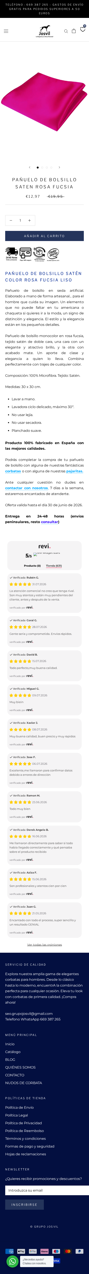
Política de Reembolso (24, 1131)
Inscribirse (24, 1204)
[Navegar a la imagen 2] (42, 168)
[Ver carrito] (74, 31)
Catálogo (13, 1052)
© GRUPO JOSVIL (44, 1226)
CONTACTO (14, 1075)
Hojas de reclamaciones (25, 1154)
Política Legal (16, 1115)
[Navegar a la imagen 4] (51, 168)
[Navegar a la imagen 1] (38, 168)
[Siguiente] (59, 167)
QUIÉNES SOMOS (20, 1067)
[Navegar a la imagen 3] (47, 168)
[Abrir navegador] (6, 31)
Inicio (9, 1044)
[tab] (32, 566)
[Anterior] (29, 167)
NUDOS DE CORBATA (23, 1083)
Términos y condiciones (25, 1139)
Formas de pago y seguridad (29, 1146)
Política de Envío (19, 1107)
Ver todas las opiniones (44, 945)
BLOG (10, 1060)
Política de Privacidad (23, 1123)
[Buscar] (66, 31)
